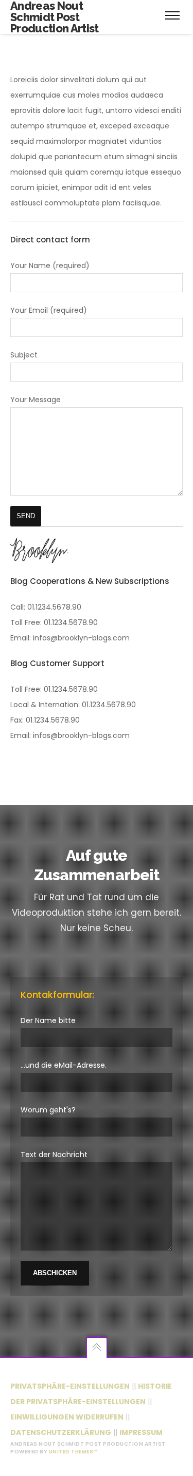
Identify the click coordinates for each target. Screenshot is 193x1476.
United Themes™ (73, 1451)
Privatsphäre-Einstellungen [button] (70, 1386)
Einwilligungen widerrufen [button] (67, 1417)
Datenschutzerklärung (60, 1432)
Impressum (141, 1432)
